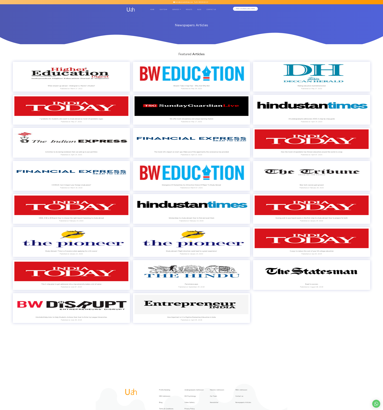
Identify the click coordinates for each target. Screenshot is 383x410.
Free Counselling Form (245, 9)
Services (176, 9)
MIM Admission (164, 396)
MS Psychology (190, 396)
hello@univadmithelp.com (184, 2)
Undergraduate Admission (194, 390)
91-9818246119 (202, 2)
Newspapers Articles (243, 402)
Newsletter (214, 402)
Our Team (164, 9)
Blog (199, 9)
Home (152, 9)
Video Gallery (189, 402)
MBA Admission (241, 390)
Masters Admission (217, 390)
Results (189, 9)
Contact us (211, 9)
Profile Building (164, 390)
